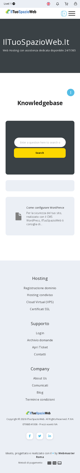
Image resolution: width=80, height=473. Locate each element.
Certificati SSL (40, 309)
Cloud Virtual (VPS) (40, 302)
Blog (40, 392)
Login (40, 333)
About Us (40, 378)
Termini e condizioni (40, 399)
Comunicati (40, 385)
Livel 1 (8, 3)
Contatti (40, 354)
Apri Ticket (40, 347)
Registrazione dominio (40, 288)
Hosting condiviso (40, 295)
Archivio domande (40, 340)
